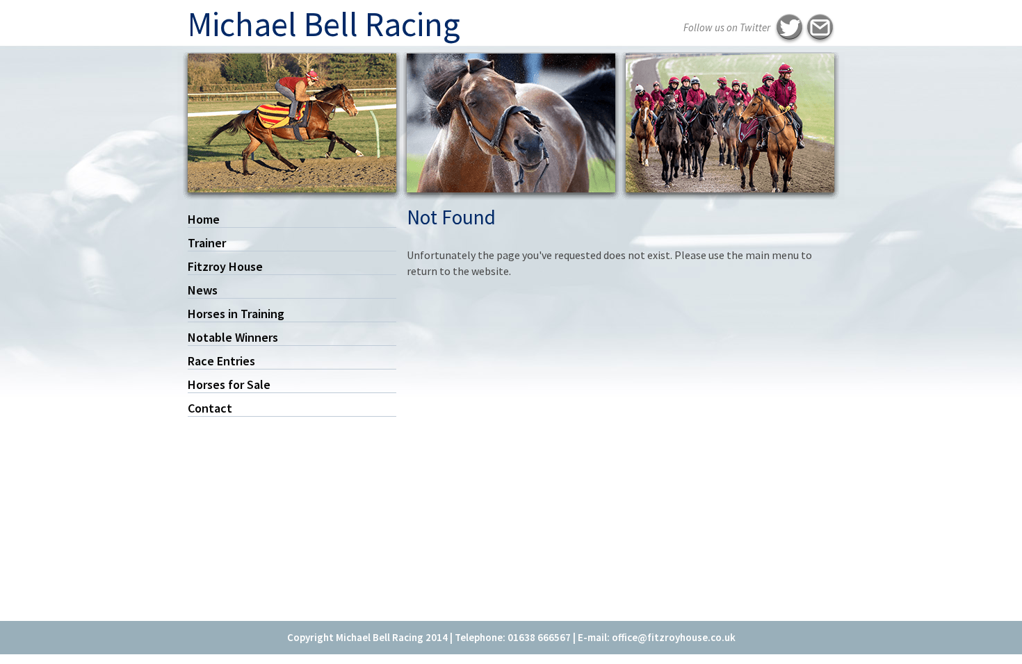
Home (204, 219)
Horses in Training (236, 314)
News (203, 290)
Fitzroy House (225, 266)
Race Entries (221, 361)
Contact (210, 408)
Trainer (207, 243)
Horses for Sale (229, 384)
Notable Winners (233, 337)
